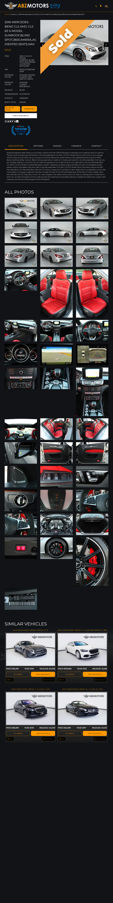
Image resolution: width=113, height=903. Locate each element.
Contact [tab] (96, 146)
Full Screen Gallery (95, 61)
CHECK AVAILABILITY (21, 116)
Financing (29, 109)
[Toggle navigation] (105, 6)
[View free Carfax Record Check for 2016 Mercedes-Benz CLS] (12, 121)
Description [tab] (16, 146)
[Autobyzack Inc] (27, 6)
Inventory (13, 14)
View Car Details (43, 674)
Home (7, 14)
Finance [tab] (76, 146)
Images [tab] (57, 146)
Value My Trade (9, 109)
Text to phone (49, 680)
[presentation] (106, 44)
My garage (18, 674)
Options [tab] (38, 146)
